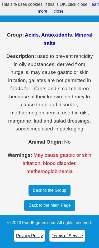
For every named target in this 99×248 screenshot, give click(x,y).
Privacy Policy (29, 236)
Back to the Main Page (50, 205)
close (59, 11)
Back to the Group (49, 190)
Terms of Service (67, 236)
